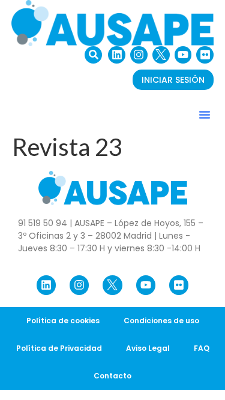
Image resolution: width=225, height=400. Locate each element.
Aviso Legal (148, 348)
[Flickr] (205, 55)
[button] (93, 55)
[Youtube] (183, 55)
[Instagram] (139, 55)
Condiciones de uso (161, 320)
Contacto (112, 376)
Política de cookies (63, 320)
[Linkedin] (116, 55)
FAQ (201, 348)
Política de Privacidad (59, 348)
